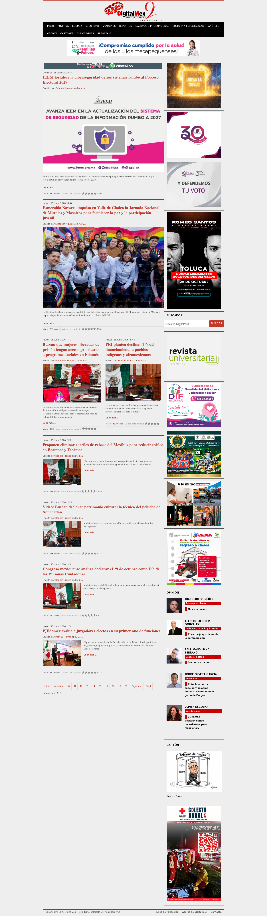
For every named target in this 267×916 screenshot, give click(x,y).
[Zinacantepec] (194, 453)
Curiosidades (85, 33)
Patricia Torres (63, 637)
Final (148, 686)
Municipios (109, 26)
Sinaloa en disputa (199, 662)
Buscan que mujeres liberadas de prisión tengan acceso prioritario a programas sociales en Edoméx (71, 349)
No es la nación (197, 609)
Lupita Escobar (196, 707)
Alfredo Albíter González (197, 622)
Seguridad (92, 26)
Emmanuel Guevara (65, 360)
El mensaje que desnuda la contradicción (202, 636)
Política (63, 26)
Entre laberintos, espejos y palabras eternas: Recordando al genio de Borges (199, 690)
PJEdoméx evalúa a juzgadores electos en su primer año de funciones (102, 631)
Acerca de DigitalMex (194, 912)
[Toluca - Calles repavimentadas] (194, 503)
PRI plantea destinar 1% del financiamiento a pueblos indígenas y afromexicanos (130, 349)
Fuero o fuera (174, 796)
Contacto (216, 912)
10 (68, 686)
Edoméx (77, 26)
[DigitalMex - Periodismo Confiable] (133, 12)
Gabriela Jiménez (64, 88)
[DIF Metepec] (194, 405)
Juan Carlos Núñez (199, 599)
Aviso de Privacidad (167, 912)
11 (75, 686)
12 (81, 686)
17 (113, 686)
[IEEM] (194, 135)
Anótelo (213, 26)
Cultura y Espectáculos (189, 26)
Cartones (66, 33)
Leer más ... (49, 187)
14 (94, 686)
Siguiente (137, 686)
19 (126, 686)
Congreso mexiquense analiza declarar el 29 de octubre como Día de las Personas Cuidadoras (101, 571)
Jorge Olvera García (201, 674)
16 (107, 686)
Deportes (125, 26)
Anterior (58, 686)
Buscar (217, 323)
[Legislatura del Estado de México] (194, 85)
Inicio (50, 26)
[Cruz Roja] (194, 854)
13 (87, 686)
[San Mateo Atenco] (194, 557)
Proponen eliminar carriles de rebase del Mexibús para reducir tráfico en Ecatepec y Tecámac (103, 447)
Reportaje (104, 33)
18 (120, 686)
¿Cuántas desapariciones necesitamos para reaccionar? (196, 722)
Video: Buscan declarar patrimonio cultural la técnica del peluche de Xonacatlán (101, 509)
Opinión (52, 33)
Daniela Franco (126, 360)
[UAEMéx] (194, 356)
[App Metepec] (133, 47)
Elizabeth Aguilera (65, 224)
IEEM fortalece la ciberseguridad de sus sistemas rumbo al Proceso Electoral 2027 (101, 79)
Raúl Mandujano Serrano (197, 651)
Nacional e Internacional (152, 26)
